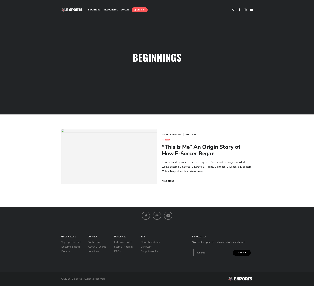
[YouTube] (250, 10)
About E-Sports (97, 247)
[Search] (232, 10)
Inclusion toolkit (123, 242)
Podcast (166, 140)
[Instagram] (244, 10)
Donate (65, 251)
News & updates (150, 242)
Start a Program (123, 247)
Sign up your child (71, 242)
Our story (146, 247)
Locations (93, 251)
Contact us (94, 242)
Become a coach (70, 247)
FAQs (117, 251)
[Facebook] (238, 10)
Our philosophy (149, 251)
